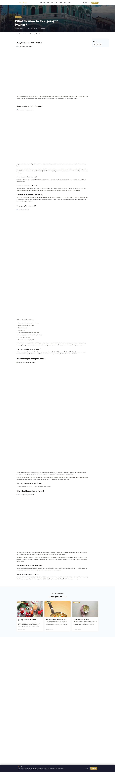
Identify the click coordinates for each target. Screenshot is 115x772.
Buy (41, 2)
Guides (60, 2)
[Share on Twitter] (94, 44)
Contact (69, 2)
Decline (86, 768)
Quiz (52, 2)
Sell (48, 2)
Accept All (94, 768)
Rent (44, 2)
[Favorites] (89, 2)
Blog (56, 2)
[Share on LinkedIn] (101, 44)
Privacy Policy (38, 769)
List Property (94, 2)
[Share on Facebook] (97, 44)
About (65, 2)
